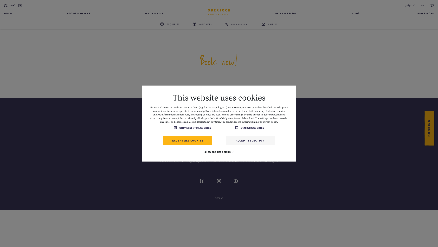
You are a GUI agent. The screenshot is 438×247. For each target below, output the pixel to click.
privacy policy (269, 121)
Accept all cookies (188, 140)
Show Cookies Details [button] (217, 151)
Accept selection (250, 140)
